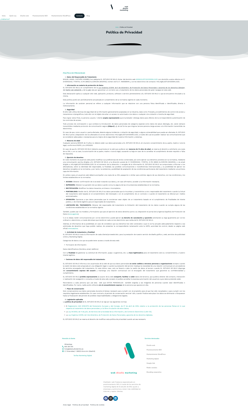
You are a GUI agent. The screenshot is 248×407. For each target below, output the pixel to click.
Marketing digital (153, 359)
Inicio (4, 16)
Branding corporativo (154, 372)
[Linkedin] (115, 398)
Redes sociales (152, 368)
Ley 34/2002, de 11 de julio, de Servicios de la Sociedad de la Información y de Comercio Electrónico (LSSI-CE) (110, 312)
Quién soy (12, 16)
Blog (88, 16)
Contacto (79, 16)
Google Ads (151, 363)
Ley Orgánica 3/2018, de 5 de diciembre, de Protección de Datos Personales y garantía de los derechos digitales (110, 315)
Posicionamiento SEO (40, 16)
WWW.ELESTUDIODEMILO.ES (147, 79)
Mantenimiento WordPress (61, 16)
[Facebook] (105, 398)
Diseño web (24, 16)
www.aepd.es (73, 228)
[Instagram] (110, 398)
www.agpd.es (73, 214)
